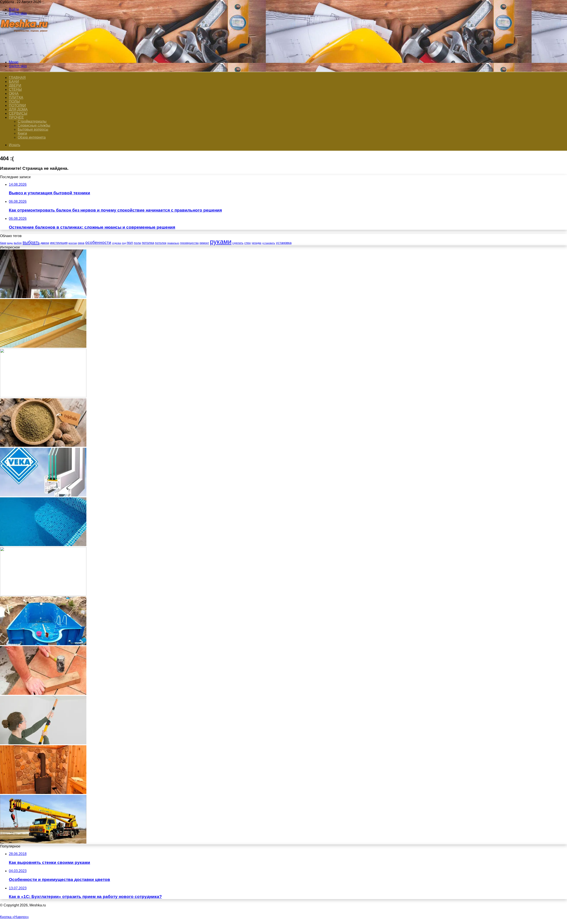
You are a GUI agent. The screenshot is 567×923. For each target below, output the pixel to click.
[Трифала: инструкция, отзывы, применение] (43, 446)
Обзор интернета (32, 137)
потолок (160, 243)
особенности (98, 242)
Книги (22, 133)
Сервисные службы (34, 125)
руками (220, 241)
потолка (148, 243)
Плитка (16, 97)
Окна (14, 93)
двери (45, 243)
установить (268, 243)
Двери (15, 85)
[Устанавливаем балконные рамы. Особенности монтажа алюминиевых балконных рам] (43, 297)
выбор (18, 243)
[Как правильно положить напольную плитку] (43, 693)
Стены (15, 89)
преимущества (189, 243)
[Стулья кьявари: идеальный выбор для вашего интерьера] (43, 594)
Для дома (18, 109)
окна (81, 243)
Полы (14, 101)
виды (10, 243)
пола (137, 243)
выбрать (31, 242)
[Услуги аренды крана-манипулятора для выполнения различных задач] (43, 842)
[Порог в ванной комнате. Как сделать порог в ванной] (43, 346)
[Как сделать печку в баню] (43, 793)
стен (247, 243)
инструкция (59, 243)
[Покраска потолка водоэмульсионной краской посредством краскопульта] (43, 743)
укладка (256, 243)
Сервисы (18, 113)
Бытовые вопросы (33, 129)
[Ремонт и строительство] (25, 54)
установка (283, 243)
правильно (173, 243)
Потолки (17, 105)
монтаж (72, 243)
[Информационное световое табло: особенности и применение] (43, 396)
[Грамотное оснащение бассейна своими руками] (43, 644)
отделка (116, 243)
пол (130, 243)
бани (3, 243)
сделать (237, 243)
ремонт (204, 243)
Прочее (16, 117)
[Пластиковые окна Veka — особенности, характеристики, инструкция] (43, 495)
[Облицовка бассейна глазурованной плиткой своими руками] (43, 545)
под (124, 243)
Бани (14, 81)
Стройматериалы (32, 121)
